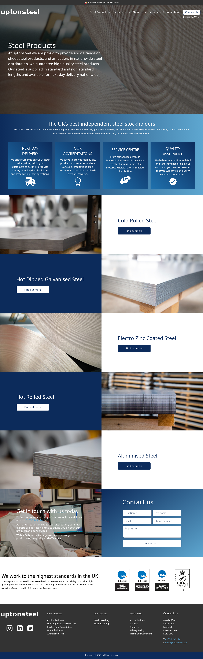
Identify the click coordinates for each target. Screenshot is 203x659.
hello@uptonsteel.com (176, 642)
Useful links (136, 613)
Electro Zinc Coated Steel (59, 626)
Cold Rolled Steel (55, 620)
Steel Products (98, 12)
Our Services (120, 12)
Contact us (191, 12)
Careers (153, 12)
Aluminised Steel (55, 633)
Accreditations (171, 12)
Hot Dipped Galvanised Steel (61, 623)
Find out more (134, 231)
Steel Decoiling (101, 620)
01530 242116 (191, 17)
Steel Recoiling (101, 623)
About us (138, 12)
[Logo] (20, 13)
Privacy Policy (137, 630)
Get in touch (152, 543)
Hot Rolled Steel (55, 630)
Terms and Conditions (141, 633)
